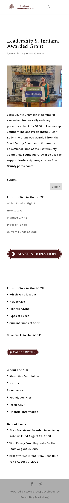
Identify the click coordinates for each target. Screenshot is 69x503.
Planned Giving (17, 217)
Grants (41, 53)
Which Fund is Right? (21, 203)
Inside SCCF (17, 404)
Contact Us (16, 390)
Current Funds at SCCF (22, 232)
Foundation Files (20, 397)
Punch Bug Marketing (34, 497)
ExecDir (14, 53)
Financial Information (23, 411)
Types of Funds (17, 224)
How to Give (14, 210)
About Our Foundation (24, 376)
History (14, 383)
